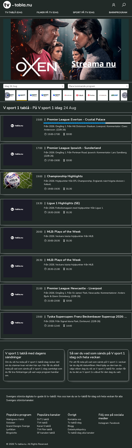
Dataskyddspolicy (77, 429)
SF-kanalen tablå (46, 432)
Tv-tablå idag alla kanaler (81, 432)
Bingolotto (11, 432)
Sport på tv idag (83, 12)
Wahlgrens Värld (15, 419)
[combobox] (33, 86)
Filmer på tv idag (47, 12)
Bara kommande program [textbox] (82, 86)
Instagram (104, 423)
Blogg (71, 426)
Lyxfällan (10, 429)
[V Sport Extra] (56, 95)
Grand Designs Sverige (18, 426)
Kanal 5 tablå (44, 426)
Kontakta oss (74, 419)
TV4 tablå (42, 422)
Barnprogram (118, 12)
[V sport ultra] (33, 95)
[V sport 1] (21, 95)
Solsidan (10, 422)
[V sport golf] (45, 95)
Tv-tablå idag (13, 12)
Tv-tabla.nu (20, 444)
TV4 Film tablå (44, 429)
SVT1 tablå (43, 419)
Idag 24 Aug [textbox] (11, 86)
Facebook (115, 423)
